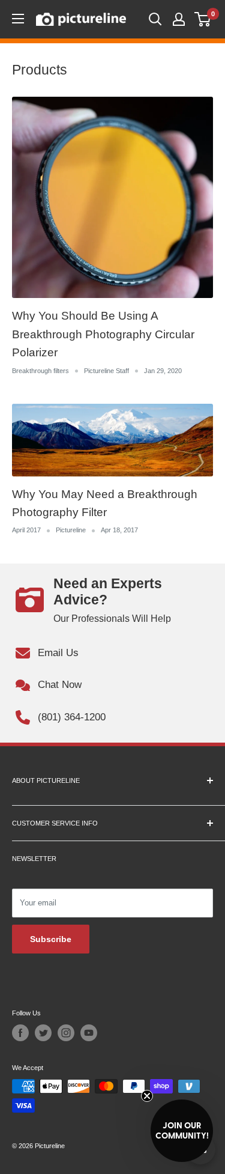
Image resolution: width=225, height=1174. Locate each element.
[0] (203, 19)
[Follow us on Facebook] (20, 1032)
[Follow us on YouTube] (88, 1032)
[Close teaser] (147, 1096)
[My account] (179, 19)
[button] (182, 1130)
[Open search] (155, 19)
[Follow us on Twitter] (43, 1032)
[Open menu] (18, 18)
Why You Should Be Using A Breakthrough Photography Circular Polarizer (103, 334)
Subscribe (50, 939)
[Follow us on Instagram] (66, 1032)
